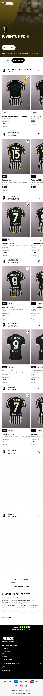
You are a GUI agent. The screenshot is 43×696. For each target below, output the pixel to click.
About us (5, 648)
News (4, 653)
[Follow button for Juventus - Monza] (39, 134)
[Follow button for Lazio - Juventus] (39, 516)
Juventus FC (34, 53)
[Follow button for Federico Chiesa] (27, 204)
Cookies (28, 690)
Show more (6, 618)
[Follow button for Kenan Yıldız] (27, 141)
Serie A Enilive (24, 53)
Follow (10, 47)
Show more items (21, 586)
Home (3, 53)
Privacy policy (20, 690)
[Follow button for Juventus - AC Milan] (39, 452)
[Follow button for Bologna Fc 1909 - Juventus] (39, 261)
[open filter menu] (40, 60)
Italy (15, 53)
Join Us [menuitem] (37, 3)
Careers (4, 656)
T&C (13, 690)
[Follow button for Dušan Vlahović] (27, 268)
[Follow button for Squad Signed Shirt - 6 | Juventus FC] (27, 77)
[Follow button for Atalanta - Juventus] (39, 198)
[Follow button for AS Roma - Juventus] (39, 388)
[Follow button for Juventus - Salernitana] (39, 325)
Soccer (10, 53)
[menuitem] (3, 3)
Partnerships (6, 651)
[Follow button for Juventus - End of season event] (39, 71)
